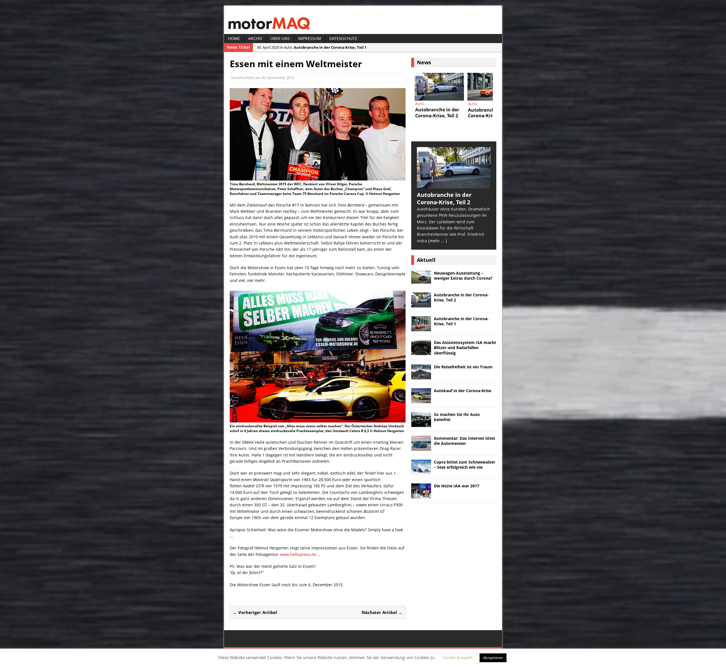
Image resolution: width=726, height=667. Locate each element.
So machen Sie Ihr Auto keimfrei (457, 417)
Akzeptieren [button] (493, 657)
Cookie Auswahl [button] (457, 657)
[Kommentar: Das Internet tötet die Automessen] (421, 447)
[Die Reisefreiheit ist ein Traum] (421, 376)
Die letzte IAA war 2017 (456, 485)
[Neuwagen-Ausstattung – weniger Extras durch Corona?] (421, 280)
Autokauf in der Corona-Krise (462, 390)
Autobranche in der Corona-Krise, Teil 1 (461, 321)
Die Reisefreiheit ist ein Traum (463, 366)
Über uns (280, 38)
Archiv (255, 38)
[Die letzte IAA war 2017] (421, 495)
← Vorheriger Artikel (255, 612)
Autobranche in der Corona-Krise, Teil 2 (461, 297)
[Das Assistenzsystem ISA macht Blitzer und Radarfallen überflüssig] (421, 351)
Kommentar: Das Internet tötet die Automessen (464, 441)
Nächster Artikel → (382, 612)
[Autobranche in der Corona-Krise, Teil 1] (441, 87)
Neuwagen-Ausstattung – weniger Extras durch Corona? (463, 275)
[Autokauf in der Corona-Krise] (421, 399)
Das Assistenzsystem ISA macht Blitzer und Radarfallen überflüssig (465, 347)
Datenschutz (343, 38)
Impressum (309, 38)
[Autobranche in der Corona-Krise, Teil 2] (454, 185)
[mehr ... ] (437, 240)
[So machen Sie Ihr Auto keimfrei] (421, 423)
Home (234, 38)
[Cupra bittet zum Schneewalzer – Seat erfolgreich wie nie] (421, 471)
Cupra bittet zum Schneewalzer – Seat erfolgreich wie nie (464, 464)
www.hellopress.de (298, 554)
